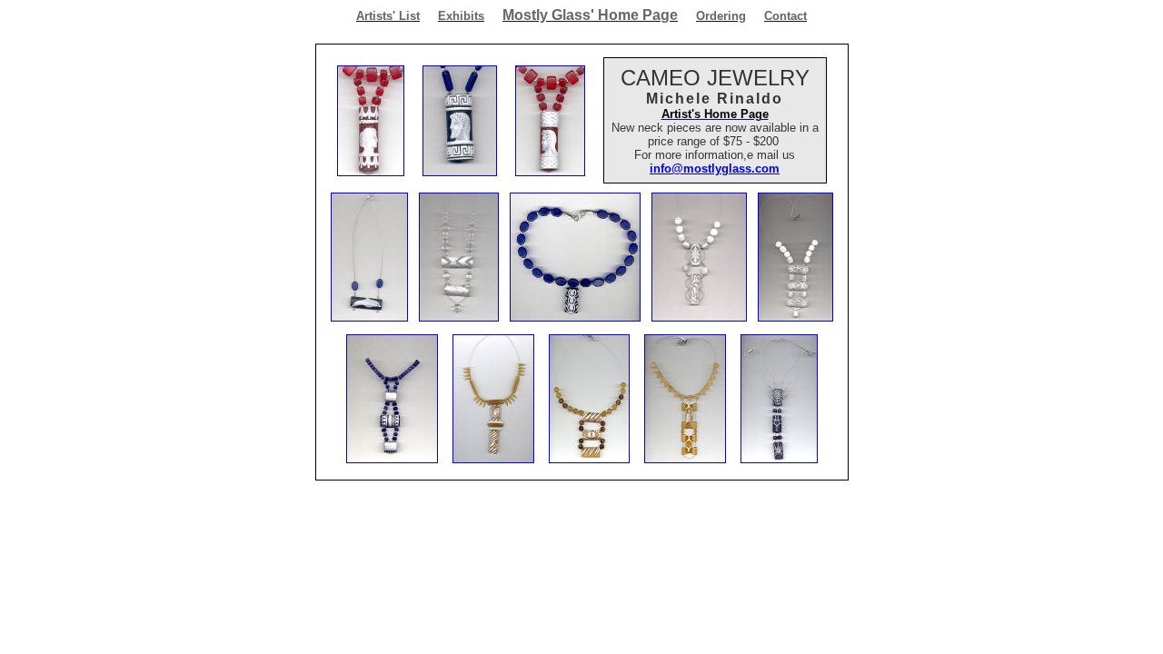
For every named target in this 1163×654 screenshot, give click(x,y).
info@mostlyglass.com (715, 168)
